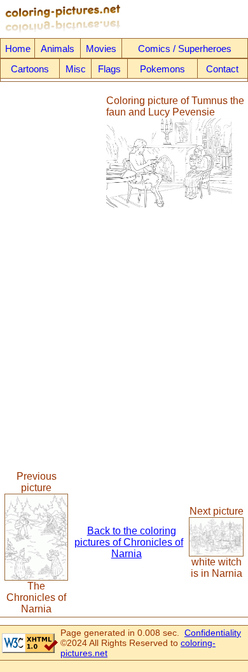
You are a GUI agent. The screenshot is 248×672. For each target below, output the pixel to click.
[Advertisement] (53, 151)
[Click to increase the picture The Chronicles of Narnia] (36, 577)
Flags (109, 68)
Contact (222, 68)
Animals (57, 48)
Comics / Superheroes (184, 48)
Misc (75, 68)
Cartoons (30, 68)
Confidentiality (212, 633)
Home (18, 48)
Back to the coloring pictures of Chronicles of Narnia (128, 542)
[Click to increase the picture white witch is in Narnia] (216, 553)
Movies (101, 48)
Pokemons (162, 68)
